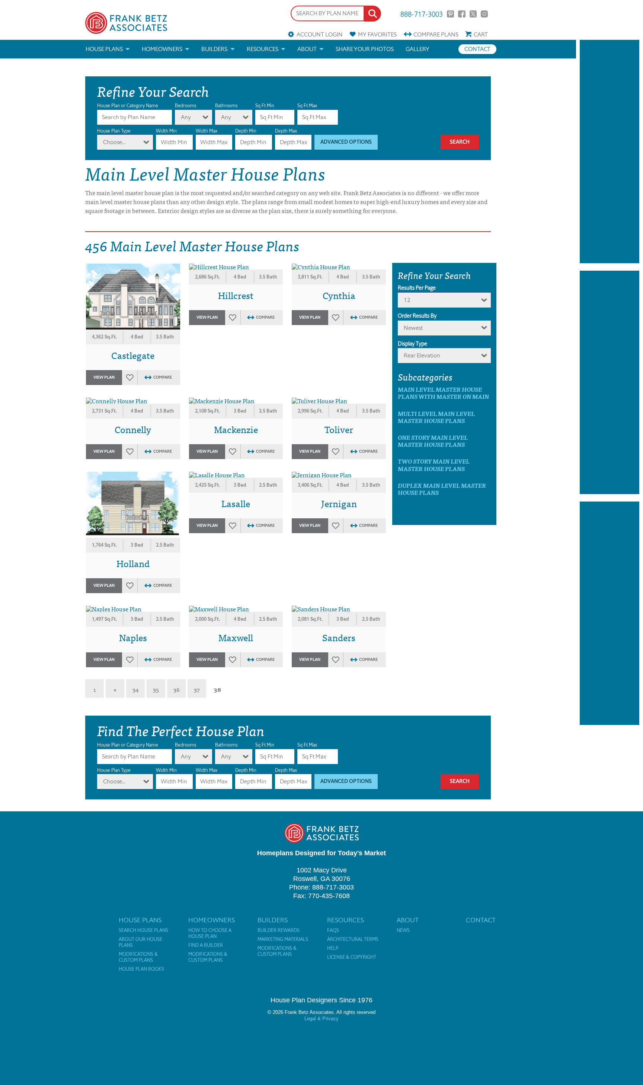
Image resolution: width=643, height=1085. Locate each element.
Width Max (206, 131)
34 (135, 689)
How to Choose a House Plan (209, 933)
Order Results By (417, 315)
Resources (262, 49)
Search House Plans (143, 930)
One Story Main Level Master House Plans (433, 441)
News (403, 930)
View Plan (104, 377)
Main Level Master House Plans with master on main (443, 393)
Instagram (484, 14)
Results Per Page (417, 288)
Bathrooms (226, 105)
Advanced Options (346, 142)
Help (332, 948)
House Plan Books (141, 969)
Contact (477, 49)
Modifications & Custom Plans (138, 957)
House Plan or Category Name (127, 105)
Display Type (412, 343)
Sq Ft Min (264, 105)
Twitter (473, 14)
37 (197, 689)
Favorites (377, 34)
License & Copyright (351, 957)
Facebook (461, 14)
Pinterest (450, 14)
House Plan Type (114, 131)
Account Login (319, 34)
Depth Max (286, 131)
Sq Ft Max (307, 105)
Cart (481, 34)
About (307, 49)
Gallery (417, 49)
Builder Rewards (278, 930)
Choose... (114, 142)
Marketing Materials (282, 939)
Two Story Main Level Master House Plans (434, 465)
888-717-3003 (421, 14)
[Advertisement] (609, 151)
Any (186, 117)
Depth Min (245, 131)
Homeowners (162, 49)
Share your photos (365, 49)
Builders (214, 49)
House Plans (104, 49)
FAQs (333, 930)
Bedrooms (185, 105)
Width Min (166, 131)
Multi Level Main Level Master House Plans (436, 417)
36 (176, 689)
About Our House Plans (140, 942)
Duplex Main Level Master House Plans (442, 489)
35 (156, 689)
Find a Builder (205, 945)
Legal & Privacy (321, 1018)
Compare (435, 34)
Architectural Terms (352, 939)
